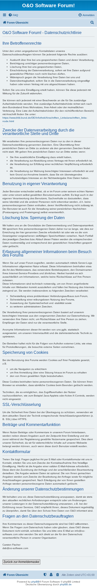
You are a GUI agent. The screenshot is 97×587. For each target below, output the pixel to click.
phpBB (35, 581)
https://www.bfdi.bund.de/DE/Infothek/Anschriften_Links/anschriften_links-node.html (44, 119)
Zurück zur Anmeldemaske (21, 562)
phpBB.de (66, 584)
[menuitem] (13, 15)
